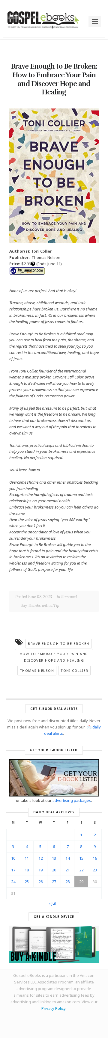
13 (54, 858)
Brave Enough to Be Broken (58, 643)
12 (40, 858)
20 (54, 870)
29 (81, 881)
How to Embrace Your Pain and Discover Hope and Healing (54, 657)
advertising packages (71, 800)
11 (27, 858)
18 (27, 870)
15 (81, 858)
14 (67, 858)
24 (13, 881)
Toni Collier (74, 670)
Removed (69, 596)
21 (67, 870)
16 (95, 858)
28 (67, 881)
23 (95, 870)
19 (40, 870)
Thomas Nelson (37, 670)
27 (54, 881)
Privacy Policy (53, 1008)
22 (81, 870)
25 (27, 881)
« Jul (52, 903)
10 (13, 858)
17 (13, 870)
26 (40, 881)
